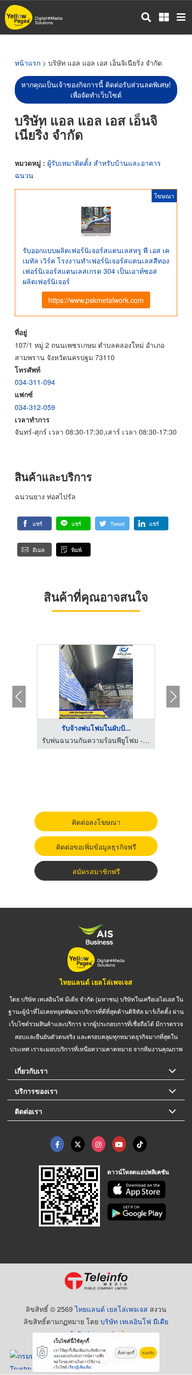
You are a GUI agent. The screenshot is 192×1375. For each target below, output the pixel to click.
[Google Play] (146, 1212)
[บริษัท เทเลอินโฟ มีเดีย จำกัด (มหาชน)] (96, 1281)
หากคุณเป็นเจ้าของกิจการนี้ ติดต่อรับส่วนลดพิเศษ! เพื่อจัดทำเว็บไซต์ (96, 89)
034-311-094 (35, 382)
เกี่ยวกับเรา (31, 1071)
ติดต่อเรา (28, 1111)
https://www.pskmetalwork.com (96, 300)
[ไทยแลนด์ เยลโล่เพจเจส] (78, 1144)
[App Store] (146, 1189)
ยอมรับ (148, 1352)
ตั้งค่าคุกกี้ (126, 1352)
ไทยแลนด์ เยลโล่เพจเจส (96, 982)
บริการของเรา (36, 1091)
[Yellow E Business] (57, 1144)
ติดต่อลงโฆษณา (96, 822)
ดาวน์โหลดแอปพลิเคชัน (138, 1171)
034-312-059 (35, 407)
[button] (34, 523)
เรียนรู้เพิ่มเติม (79, 1367)
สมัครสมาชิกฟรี (96, 871)
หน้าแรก (27, 63)
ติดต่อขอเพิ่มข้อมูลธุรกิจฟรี (96, 847)
